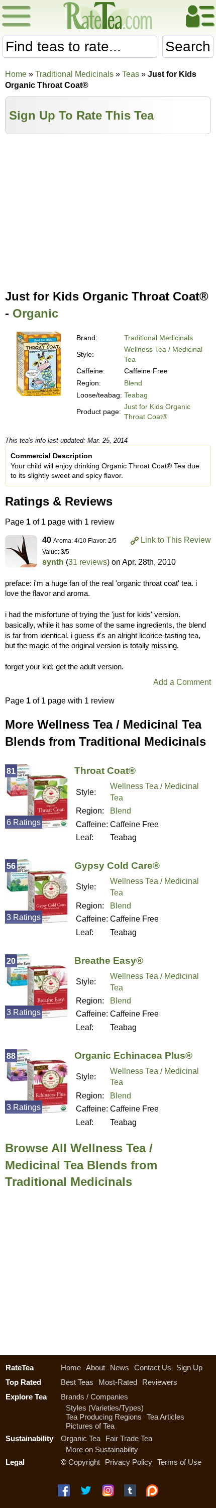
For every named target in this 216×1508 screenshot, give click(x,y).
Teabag (136, 395)
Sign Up (189, 1367)
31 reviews (87, 562)
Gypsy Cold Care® (117, 865)
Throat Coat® (105, 770)
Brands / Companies (94, 1396)
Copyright (84, 1462)
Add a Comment (182, 682)
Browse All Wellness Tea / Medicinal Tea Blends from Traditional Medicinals (81, 1164)
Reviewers (159, 1382)
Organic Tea (80, 1438)
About (95, 1367)
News (119, 1367)
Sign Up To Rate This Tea (81, 115)
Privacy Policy (128, 1462)
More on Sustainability (102, 1449)
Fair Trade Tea (128, 1438)
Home (16, 74)
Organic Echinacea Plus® (133, 1055)
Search (187, 46)
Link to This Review (176, 540)
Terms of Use (179, 1462)
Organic (35, 313)
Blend (133, 383)
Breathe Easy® (108, 960)
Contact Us (152, 1367)
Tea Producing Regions (104, 1417)
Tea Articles (165, 1417)
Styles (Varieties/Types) (105, 1407)
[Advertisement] (108, 209)
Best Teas (77, 1382)
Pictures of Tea (90, 1426)
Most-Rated (117, 1382)
